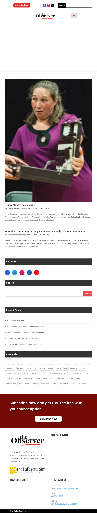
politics (53, 378)
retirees (70, 378)
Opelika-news (28, 378)
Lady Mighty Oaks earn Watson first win (22, 338)
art (15, 364)
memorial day (64, 373)
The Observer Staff (16, 208)
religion (61, 378)
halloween (10, 373)
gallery (82, 369)
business (77, 364)
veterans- (82, 383)
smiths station (23, 383)
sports (34, 383)
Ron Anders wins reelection (17, 320)
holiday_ (35, 373)
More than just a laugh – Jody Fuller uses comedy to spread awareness (45, 231)
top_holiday (64, 383)
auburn (21, 364)
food (66, 369)
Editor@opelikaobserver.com (67, 488)
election (51, 369)
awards (57, 364)
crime (29, 369)
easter (42, 369)
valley (74, 383)
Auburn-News (31, 364)
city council (10, 369)
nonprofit (9, 378)
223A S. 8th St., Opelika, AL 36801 (64, 504)
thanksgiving (44, 383)
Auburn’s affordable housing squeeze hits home (25, 326)
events (59, 369)
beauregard (67, 364)
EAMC (36, 369)
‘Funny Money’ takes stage (20, 205)
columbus (20, 369)
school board (11, 383)
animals (9, 364)
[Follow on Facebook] (44, 5)
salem (78, 378)
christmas (87, 364)
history (26, 373)
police (45, 378)
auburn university (45, 364)
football (73, 369)
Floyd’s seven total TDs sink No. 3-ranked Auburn (26, 332)
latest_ (43, 373)
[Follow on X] (52, 5)
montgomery (76, 373)
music (86, 373)
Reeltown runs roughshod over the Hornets (24, 344)
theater (55, 383)
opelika (18, 378)
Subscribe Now (48, 418)
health (18, 373)
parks (38, 378)
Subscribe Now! (22, 5)
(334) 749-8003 (57, 496)
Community (44, 208)
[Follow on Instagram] (48, 5)
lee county (53, 373)
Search (88, 294)
